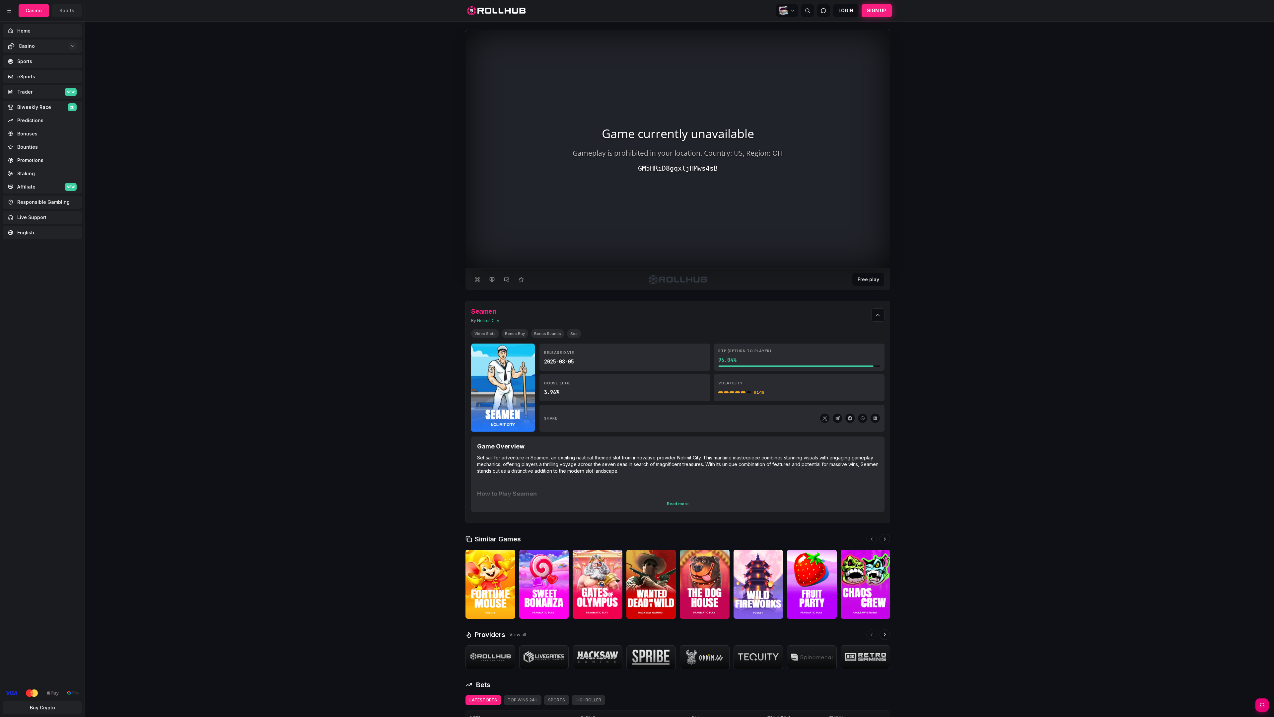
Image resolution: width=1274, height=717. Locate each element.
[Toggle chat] (823, 10)
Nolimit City (488, 320)
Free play (868, 279)
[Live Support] (1262, 705)
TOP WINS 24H (522, 699)
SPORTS (556, 699)
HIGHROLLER (588, 699)
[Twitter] (824, 418)
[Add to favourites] (521, 279)
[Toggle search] (807, 10)
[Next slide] (885, 539)
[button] (508, 612)
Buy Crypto (42, 707)
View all (517, 634)
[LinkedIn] (875, 418)
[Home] (496, 10)
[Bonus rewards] (787, 10)
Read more (678, 503)
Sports (66, 10)
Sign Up (876, 10)
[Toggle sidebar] (9, 10)
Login (845, 10)
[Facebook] (850, 418)
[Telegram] (837, 418)
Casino (34, 10)
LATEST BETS (483, 699)
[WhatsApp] (862, 418)
